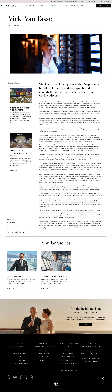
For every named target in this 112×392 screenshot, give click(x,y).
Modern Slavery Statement (68, 370)
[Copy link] (8, 232)
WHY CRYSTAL (63, 5)
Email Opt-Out (43, 353)
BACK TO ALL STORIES (14, 25)
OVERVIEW (19, 343)
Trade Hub (92, 343)
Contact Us (43, 343)
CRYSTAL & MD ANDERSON (20, 363)
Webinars (43, 360)
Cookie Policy (68, 350)
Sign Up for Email (44, 350)
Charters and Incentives (92, 346)
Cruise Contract (67, 356)
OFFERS (84, 5)
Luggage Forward (44, 356)
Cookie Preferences (68, 353)
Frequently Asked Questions (44, 346)
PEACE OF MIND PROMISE (19, 346)
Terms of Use (68, 346)
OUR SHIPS (52, 5)
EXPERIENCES (74, 5)
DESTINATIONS (42, 5)
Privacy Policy (68, 360)
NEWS (20, 356)
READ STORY (13, 127)
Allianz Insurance (92, 361)
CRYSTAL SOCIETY (19, 353)
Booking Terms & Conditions (68, 343)
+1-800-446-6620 (57, 1)
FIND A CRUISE (30, 5)
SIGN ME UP (85, 324)
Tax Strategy (68, 367)
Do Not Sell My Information (67, 363)
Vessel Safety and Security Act (92, 354)
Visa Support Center (92, 350)
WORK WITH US (19, 360)
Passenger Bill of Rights (92, 358)
